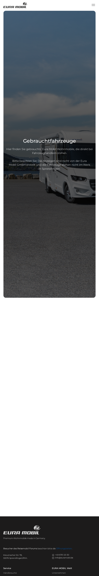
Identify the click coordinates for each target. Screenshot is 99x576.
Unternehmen (59, 573)
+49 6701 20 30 (62, 555)
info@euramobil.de (64, 558)
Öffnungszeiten (64, 548)
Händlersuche (10, 573)
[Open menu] (93, 5)
